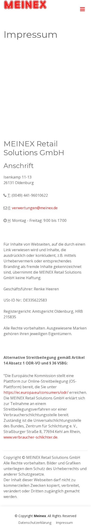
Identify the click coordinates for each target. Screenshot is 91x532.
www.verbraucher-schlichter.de (30, 437)
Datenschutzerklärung (34, 522)
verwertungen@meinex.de (35, 207)
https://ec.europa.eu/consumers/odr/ (36, 392)
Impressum (64, 522)
